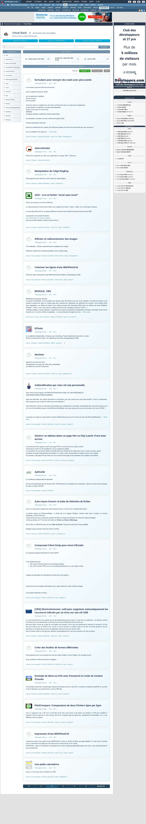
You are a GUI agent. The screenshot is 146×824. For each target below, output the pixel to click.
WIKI (99, 10)
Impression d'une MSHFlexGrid (52, 733)
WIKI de (127, 186)
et (125, 150)
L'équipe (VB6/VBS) (125, 118)
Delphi (37, 7)
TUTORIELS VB (66, 10)
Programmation (73, 5)
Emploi (76, 2)
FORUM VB (50, 10)
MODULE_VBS (43, 291)
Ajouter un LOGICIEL (20, 40)
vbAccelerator (42, 148)
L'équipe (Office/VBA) (125, 121)
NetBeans (66, 7)
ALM (40, 5)
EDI (65, 5)
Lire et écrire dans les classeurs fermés (38, 218)
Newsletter (67, 2)
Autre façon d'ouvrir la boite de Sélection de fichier (62, 501)
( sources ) (126, 174)
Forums (29, 2)
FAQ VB (58, 10)
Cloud (32, 5)
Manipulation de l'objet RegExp (52, 171)
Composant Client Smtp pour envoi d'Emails (59, 545)
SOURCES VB (84, 10)
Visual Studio (87, 7)
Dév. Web (59, 5)
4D (32, 7)
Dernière (100, 786)
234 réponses (126, 143)
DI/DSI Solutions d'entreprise (19, 5)
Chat (58, 2)
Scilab (79, 7)
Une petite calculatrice (47, 764)
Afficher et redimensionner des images (56, 239)
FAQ (45, 2)
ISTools (39, 328)
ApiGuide (40, 472)
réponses (125, 131)
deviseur (39, 354)
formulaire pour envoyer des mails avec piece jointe (63, 80)
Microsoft (47, 5)
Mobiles (93, 5)
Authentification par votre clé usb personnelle (60, 385)
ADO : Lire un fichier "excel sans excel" (56, 195)
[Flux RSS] (139, 10)
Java (53, 5)
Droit (91, 2)
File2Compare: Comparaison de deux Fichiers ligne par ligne (68, 705)
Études (84, 2)
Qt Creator (120, 7)
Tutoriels (38, 2)
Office (87, 5)
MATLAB (73, 7)
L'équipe (120, 123)
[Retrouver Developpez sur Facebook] (144, 10)
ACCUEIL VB (41, 10)
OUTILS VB (75, 10)
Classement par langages (12, 24)
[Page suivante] (86, 786)
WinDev (95, 7)
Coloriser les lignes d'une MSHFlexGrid (56, 267)
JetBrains (50, 7)
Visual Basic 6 (104, 7)
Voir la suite (53, 132)
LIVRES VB (93, 10)
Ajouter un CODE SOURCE (92, 40)
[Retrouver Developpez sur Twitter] (142, 10)
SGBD (81, 5)
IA (36, 5)
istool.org (58, 343)
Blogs (51, 2)
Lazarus (112, 7)
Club (98, 2)
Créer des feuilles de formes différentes (56, 647)
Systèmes (100, 5)
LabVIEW (58, 7)
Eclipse (43, 7)
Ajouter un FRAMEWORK (56, 40)
